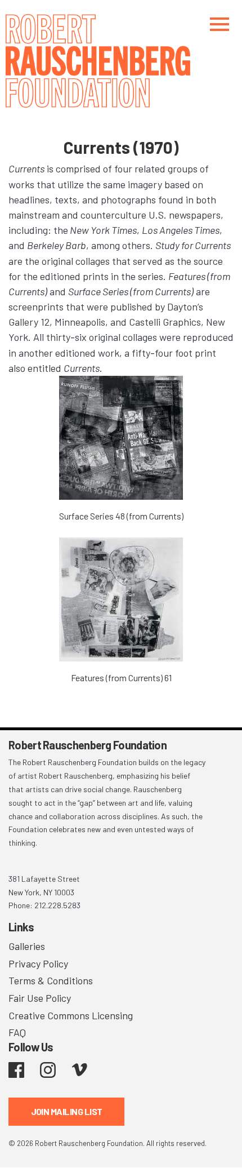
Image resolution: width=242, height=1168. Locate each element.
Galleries (26, 946)
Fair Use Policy (39, 998)
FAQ (17, 1032)
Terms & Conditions (50, 980)
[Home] (121, 61)
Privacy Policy (38, 963)
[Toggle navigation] (219, 24)
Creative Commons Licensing (70, 1015)
